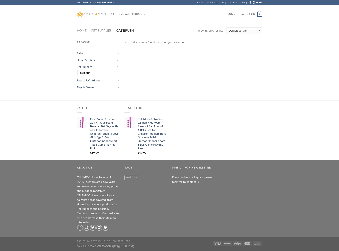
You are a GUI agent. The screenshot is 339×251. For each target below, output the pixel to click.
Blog (224, 3)
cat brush (85, 73)
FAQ (244, 3)
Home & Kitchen (87, 60)
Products (138, 14)
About (200, 3)
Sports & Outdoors (88, 80)
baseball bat (131, 177)
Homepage (123, 14)
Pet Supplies (101, 30)
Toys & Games (85, 87)
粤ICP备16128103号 (123, 246)
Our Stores (212, 3)
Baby (80, 53)
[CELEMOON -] (91, 14)
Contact (234, 3)
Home (82, 30)
